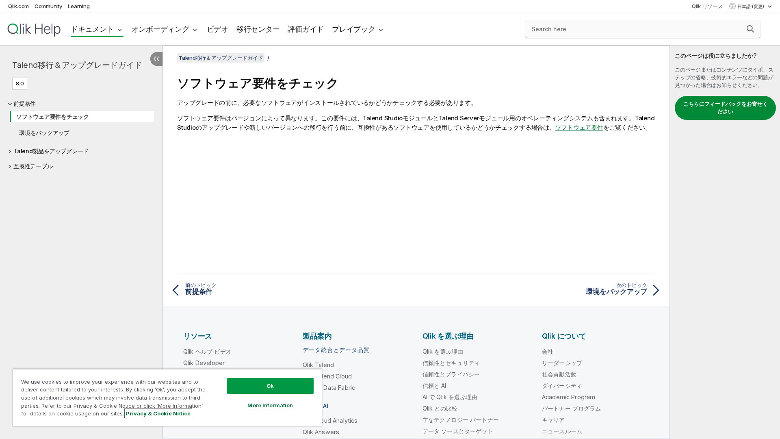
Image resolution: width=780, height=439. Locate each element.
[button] (750, 29)
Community (49, 6)
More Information (270, 405)
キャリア (553, 419)
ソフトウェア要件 (579, 127)
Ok (270, 385)
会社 (547, 351)
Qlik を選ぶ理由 (443, 351)
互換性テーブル (32, 166)
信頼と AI (434, 385)
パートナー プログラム (571, 408)
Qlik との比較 (439, 408)
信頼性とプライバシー (451, 374)
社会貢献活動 (559, 374)
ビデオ (217, 29)
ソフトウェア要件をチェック (52, 116)
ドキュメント (92, 29)
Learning (78, 6)
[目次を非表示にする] (156, 59)
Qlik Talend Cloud (327, 376)
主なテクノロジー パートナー (460, 419)
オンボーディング (160, 29)
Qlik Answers (321, 431)
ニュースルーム (562, 431)
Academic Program (569, 396)
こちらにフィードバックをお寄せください (725, 107)
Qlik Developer (204, 362)
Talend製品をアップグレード (51, 151)
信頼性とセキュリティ (451, 362)
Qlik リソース (707, 6)
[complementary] (725, 242)
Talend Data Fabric (329, 387)
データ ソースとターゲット (457, 431)
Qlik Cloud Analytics (330, 420)
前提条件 (24, 103)
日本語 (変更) (751, 6)
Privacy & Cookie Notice (158, 413)
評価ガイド (306, 29)
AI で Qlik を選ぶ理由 (449, 396)
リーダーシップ (562, 362)
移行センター (258, 29)
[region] (167, 397)
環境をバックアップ (44, 132)
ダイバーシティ (562, 385)
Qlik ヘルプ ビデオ (207, 351)
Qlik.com (18, 6)
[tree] (81, 133)
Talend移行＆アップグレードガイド (77, 65)
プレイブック (353, 29)
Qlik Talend (318, 364)
